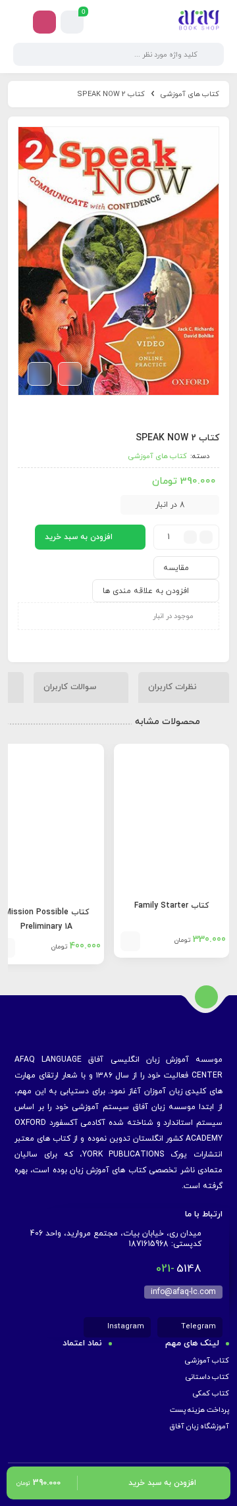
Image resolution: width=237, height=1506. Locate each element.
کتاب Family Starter (171, 905)
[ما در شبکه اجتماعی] (44, 22)
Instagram (124, 1326)
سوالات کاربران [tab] (71, 686)
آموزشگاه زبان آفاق (199, 1426)
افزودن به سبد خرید (79, 537)
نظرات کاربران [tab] (173, 686)
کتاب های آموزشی (190, 94)
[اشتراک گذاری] (70, 374)
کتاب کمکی (211, 1393)
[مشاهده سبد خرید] (72, 22)
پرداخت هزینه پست (199, 1410)
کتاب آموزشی (207, 1360)
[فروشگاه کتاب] (199, 22)
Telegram (197, 1326)
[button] (130, 941)
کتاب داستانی (207, 1377)
